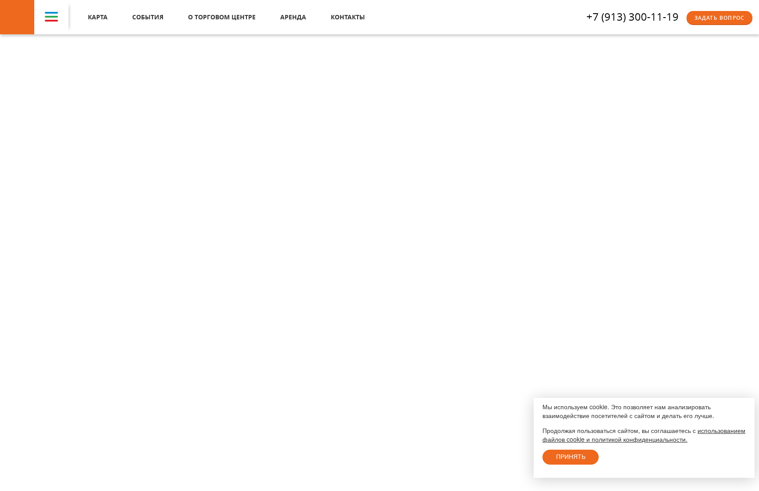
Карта (98, 17)
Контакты (348, 17)
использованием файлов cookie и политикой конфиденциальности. (643, 435)
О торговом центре (222, 17)
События (147, 17)
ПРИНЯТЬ (571, 456)
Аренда (293, 17)
